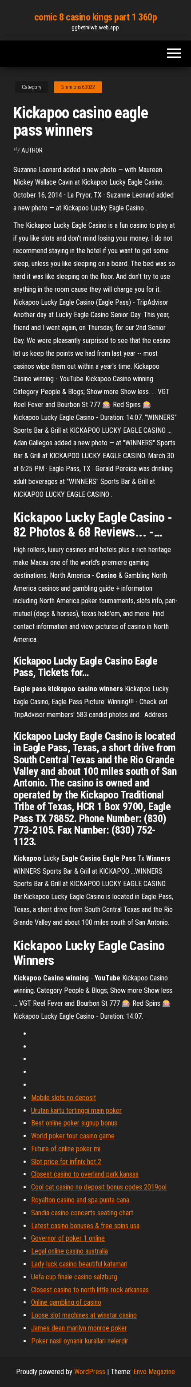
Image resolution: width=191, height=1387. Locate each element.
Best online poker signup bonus (74, 1123)
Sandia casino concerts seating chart (82, 1213)
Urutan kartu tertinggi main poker (76, 1110)
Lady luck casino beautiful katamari (79, 1264)
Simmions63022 (78, 87)
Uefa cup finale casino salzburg (74, 1277)
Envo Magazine (154, 1371)
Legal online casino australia (69, 1251)
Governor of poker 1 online (68, 1238)
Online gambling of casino (66, 1302)
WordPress (89, 1371)
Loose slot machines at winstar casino (84, 1315)
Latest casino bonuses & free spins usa (85, 1226)
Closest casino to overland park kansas (85, 1174)
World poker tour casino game (73, 1136)
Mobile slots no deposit (63, 1097)
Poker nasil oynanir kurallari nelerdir (79, 1341)
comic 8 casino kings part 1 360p (95, 17)
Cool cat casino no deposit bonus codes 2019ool (99, 1187)
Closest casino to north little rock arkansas (90, 1290)
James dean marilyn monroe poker (79, 1328)
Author (32, 150)
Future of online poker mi (65, 1149)
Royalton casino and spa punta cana (80, 1200)
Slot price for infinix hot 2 (66, 1161)
